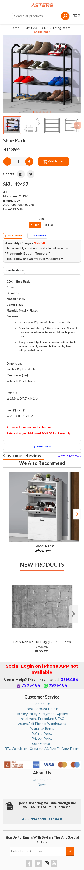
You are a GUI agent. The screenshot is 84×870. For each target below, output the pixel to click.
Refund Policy (42, 734)
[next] (73, 614)
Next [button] (77, 514)
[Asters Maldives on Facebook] (29, 865)
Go (70, 851)
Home (15, 28)
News (42, 785)
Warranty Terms (42, 729)
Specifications (14, 270)
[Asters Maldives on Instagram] (47, 864)
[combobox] (41, 16)
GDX (45, 28)
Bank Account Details (42, 709)
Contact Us (42, 704)
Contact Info (42, 780)
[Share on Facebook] (21, 174)
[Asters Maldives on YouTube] (54, 865)
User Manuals (42, 744)
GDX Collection (37, 235)
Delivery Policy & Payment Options (42, 714)
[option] (42, 514)
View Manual (14, 235)
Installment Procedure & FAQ (42, 719)
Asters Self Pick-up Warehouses (42, 724)
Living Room (61, 28)
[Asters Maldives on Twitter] (39, 865)
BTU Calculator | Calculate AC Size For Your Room (42, 749)
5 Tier (49, 225)
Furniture (30, 28)
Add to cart (56, 161)
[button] (76, 74)
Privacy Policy (42, 739)
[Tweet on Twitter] (30, 174)
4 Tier (35, 225)
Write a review (68, 456)
